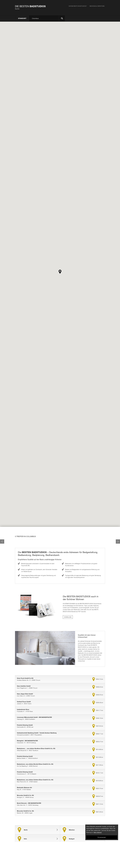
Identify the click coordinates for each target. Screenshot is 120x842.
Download (68, 617)
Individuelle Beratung (97, 6)
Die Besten (30, 7)
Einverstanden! (102, 837)
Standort (22, 18)
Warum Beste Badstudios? (78, 6)
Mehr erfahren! (98, 832)
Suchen (62, 18)
